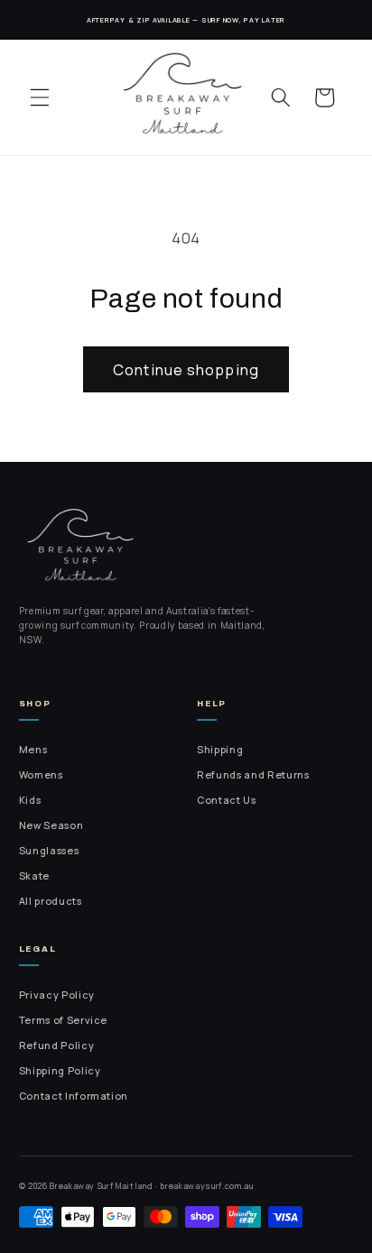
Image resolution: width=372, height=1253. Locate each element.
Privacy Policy (57, 995)
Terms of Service (63, 1020)
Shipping (220, 749)
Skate (34, 876)
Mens (33, 749)
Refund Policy (57, 1045)
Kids (30, 800)
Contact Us (226, 800)
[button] (39, 97)
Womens (41, 775)
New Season (51, 825)
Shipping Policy (60, 1070)
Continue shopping (186, 369)
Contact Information (74, 1096)
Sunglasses (49, 850)
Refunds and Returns (253, 775)
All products (50, 901)
